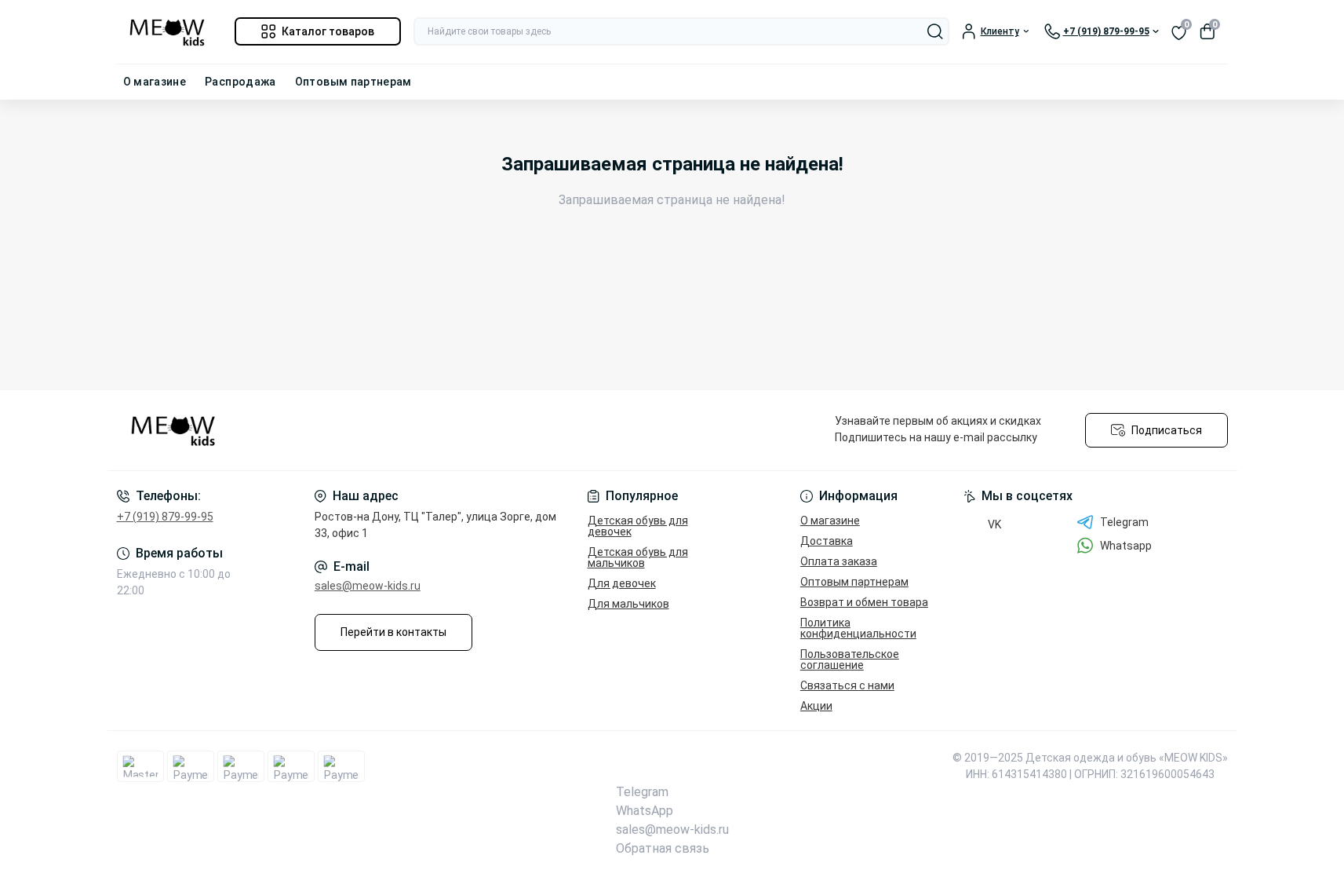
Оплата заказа (838, 561)
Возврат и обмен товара (864, 602)
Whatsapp (1126, 545)
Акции (816, 706)
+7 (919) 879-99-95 (165, 516)
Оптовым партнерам (353, 81)
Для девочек (622, 583)
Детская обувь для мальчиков (638, 557)
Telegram (1124, 522)
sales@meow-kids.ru (368, 585)
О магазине (155, 81)
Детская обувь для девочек (638, 526)
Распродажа (240, 81)
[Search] (935, 31)
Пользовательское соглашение (849, 659)
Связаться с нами (847, 685)
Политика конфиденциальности (858, 628)
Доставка (826, 541)
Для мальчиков (628, 603)
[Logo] (169, 32)
